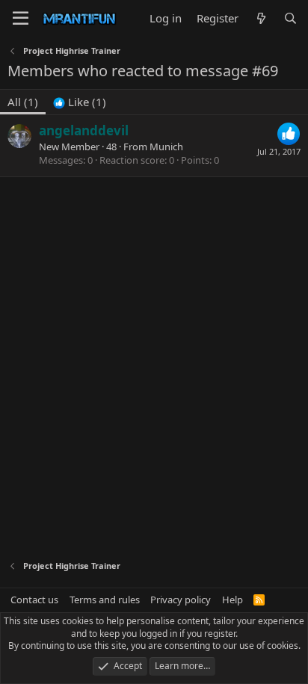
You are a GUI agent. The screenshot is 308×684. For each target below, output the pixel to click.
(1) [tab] (22, 101)
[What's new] (260, 18)
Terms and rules (105, 599)
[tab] (80, 102)
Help (232, 599)
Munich (166, 146)
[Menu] (20, 18)
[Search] (290, 18)
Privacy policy (180, 599)
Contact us (34, 599)
